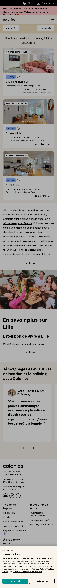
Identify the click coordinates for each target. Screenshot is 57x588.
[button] (7, 551)
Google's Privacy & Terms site (27, 571)
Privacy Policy (38, 569)
